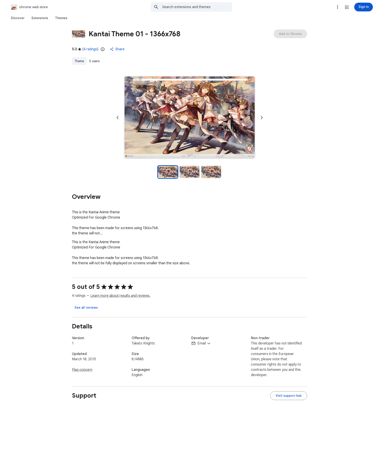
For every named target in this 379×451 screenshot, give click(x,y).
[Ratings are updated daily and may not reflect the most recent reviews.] (102, 49)
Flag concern (82, 370)
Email (201, 343)
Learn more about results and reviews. (120, 295)
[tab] (17, 18)
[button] (346, 7)
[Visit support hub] (288, 395)
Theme (79, 61)
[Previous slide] (117, 117)
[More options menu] (337, 7)
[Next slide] (261, 117)
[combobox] (197, 7)
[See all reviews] (86, 307)
